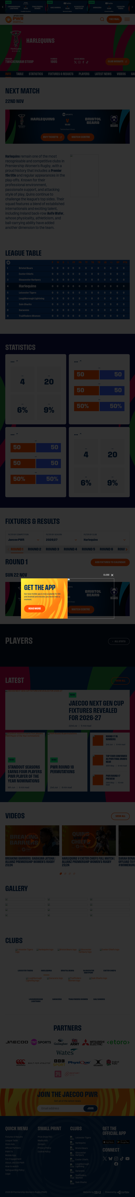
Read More (34, 608)
